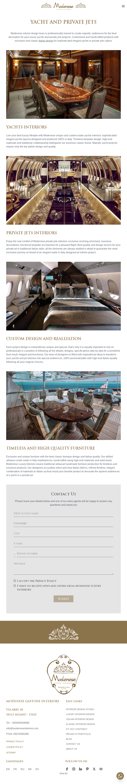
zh (37, 769)
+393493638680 (20, 723)
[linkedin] (80, 769)
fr (15, 769)
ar (30, 769)
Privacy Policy (15, 741)
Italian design (46, 40)
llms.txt (63, 773)
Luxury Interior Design (80, 714)
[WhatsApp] (120, 776)
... (14, 554)
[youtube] (101, 769)
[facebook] (66, 769)
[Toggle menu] (123, 6)
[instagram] (73, 769)
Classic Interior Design (80, 724)
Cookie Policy (14, 747)
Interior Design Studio (80, 709)
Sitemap (11, 752)
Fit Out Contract (76, 729)
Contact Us (73, 744)
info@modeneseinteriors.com (22, 728)
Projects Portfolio (78, 734)
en (8, 769)
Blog (69, 739)
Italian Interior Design (80, 719)
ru (22, 769)
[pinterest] (87, 769)
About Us (71, 749)
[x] (94, 769)
